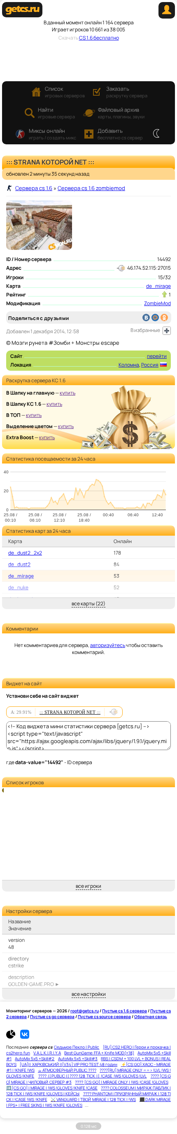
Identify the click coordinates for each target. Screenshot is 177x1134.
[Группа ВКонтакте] (24, 1037)
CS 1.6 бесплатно (99, 37)
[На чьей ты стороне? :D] (156, 134)
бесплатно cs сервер (120, 134)
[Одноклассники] (164, 317)
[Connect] (166, 16)
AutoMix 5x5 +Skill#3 (78, 1058)
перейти (157, 356)
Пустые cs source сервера (104, 1016)
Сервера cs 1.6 (33, 188)
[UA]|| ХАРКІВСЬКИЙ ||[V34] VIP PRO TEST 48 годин (68, 1064)
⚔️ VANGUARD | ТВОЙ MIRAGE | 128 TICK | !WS (93, 1099)
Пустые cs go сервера (52, 1016)
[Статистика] (12, 1037)
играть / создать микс (52, 134)
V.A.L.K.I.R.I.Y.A (47, 1053)
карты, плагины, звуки (121, 113)
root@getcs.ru (84, 1011)
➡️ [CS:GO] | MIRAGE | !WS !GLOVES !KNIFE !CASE (52, 1088)
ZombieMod (157, 303)
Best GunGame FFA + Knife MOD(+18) (99, 1053)
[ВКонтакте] (146, 317)
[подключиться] (113, 712)
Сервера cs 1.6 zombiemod (91, 188)
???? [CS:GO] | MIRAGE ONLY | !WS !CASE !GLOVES (121, 1082)
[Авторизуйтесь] (167, 331)
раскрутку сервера (126, 92)
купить (67, 392)
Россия (149, 364)
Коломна (129, 364)
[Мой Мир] (155, 317)
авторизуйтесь (107, 645)
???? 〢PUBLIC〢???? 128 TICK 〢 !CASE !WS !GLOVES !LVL (92, 1076)
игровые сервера (56, 113)
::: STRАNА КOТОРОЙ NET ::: (70, 712)
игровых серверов (65, 92)
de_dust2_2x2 (25, 552)
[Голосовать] (164, 294)
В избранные (145, 330)
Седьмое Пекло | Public (76, 1047)
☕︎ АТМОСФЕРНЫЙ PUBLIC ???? (67, 1070)
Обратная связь (150, 1016)
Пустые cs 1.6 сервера (124, 1011)
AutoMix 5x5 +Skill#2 (34, 1058)
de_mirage (158, 285)
